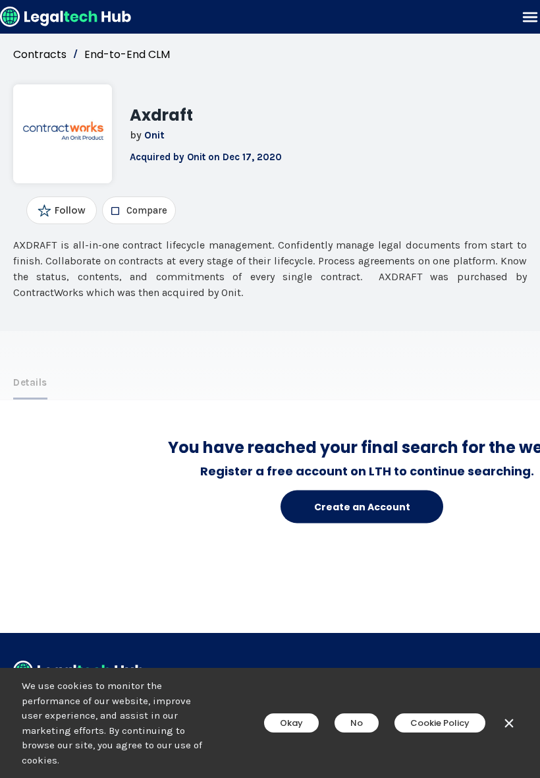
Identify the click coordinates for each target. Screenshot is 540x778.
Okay (291, 723)
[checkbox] (138, 210)
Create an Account (362, 506)
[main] (270, 389)
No (356, 723)
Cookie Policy (440, 723)
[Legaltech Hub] (66, 17)
